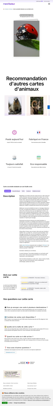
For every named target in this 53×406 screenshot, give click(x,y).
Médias (35, 383)
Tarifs (23, 191)
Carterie (6, 9)
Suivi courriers (14, 383)
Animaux (10, 9)
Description (7, 191)
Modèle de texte (36, 191)
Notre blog (29, 383)
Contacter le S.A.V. (10, 352)
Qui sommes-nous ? (32, 385)
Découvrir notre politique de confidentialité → (39, 400)
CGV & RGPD (6, 385)
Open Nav (49, 3)
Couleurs (28, 191)
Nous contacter (6, 383)
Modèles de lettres (7, 388)
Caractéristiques (16, 191)
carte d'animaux (26, 245)
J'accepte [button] (5, 402)
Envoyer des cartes (31, 388)
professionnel (47, 1)
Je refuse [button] (10, 402)
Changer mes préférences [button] (19, 402)
